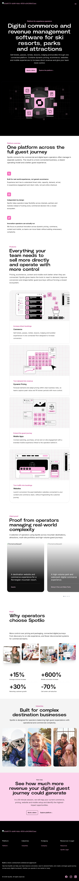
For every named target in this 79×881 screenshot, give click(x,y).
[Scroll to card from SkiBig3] (67, 596)
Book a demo (31, 70)
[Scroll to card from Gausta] (63, 596)
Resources (63, 845)
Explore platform (46, 812)
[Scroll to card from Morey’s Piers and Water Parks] (65, 596)
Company (44, 845)
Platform (5, 845)
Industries (25, 845)
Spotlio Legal (64, 849)
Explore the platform (46, 70)
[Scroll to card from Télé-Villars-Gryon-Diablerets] (69, 596)
